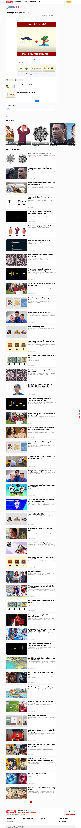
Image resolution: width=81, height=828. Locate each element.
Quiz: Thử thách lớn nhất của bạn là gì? (40, 143)
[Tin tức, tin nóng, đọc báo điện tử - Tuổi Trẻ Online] (19, 812)
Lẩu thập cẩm (18, 145)
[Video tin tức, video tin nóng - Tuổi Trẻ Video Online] (28, 812)
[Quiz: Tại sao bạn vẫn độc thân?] (16, 778)
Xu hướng (19, 1)
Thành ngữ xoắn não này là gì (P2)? (48, 74)
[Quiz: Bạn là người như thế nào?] (16, 721)
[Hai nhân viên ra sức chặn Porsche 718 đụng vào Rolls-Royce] (16, 663)
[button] (39, 2)
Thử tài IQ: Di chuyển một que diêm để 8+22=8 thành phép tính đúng (39, 212)
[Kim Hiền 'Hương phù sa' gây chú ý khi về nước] (16, 533)
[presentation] (5, 134)
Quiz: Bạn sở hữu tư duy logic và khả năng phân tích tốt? (40, 255)
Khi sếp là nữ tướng (34, 572)
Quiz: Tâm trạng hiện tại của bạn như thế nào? (22, 143)
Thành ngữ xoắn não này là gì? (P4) (23, 74)
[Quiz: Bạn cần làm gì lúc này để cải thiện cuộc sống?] (16, 360)
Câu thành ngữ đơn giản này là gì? (24, 84)
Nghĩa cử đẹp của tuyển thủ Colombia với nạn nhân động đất (41, 745)
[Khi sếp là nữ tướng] (16, 577)
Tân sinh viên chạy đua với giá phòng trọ (40, 543)
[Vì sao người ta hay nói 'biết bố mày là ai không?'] (58, 134)
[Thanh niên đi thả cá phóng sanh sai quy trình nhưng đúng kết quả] (16, 461)
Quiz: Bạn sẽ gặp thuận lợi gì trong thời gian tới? (41, 299)
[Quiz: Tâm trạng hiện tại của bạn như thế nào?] (22, 134)
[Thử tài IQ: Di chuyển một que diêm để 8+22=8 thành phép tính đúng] (16, 216)
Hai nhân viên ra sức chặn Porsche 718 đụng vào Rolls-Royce (41, 659)
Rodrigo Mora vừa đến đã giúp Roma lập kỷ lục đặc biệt (41, 731)
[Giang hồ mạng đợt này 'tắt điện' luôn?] (16, 317)
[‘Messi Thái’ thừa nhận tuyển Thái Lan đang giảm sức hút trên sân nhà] (16, 505)
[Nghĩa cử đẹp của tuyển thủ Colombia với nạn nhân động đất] (16, 749)
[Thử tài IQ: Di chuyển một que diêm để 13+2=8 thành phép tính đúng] (16, 274)
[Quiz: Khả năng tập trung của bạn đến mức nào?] (16, 677)
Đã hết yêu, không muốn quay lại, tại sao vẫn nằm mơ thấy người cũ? (41, 183)
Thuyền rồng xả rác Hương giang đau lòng (40, 687)
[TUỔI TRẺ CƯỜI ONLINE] (11, 812)
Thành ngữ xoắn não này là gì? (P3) (35, 74)
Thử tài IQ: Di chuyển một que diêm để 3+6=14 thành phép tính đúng (39, 644)
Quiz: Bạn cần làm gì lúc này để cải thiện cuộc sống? (42, 356)
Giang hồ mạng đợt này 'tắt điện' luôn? (39, 312)
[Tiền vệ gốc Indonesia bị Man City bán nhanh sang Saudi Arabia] (16, 620)
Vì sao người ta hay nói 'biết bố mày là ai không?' (57, 143)
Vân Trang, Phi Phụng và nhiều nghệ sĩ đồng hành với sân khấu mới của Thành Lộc (41, 428)
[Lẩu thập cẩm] (40, 7)
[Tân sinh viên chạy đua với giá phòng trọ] (16, 548)
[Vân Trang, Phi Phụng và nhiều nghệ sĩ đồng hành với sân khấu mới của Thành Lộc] (16, 432)
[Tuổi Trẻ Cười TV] (72, 811)
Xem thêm (7, 116)
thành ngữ (31, 63)
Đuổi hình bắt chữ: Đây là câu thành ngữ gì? (25, 92)
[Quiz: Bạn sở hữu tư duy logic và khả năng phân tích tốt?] (16, 260)
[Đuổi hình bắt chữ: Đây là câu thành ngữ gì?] (10, 94)
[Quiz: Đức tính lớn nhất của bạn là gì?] (16, 245)
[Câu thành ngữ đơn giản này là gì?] (10, 86)
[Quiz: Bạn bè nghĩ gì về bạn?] (16, 332)
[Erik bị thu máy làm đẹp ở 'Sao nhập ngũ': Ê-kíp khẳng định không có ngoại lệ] (16, 389)
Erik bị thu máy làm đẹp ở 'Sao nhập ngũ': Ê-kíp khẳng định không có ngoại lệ (41, 385)
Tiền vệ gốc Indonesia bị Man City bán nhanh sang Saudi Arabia (41, 616)
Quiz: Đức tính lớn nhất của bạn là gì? (39, 240)
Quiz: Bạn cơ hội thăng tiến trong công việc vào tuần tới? (41, 342)
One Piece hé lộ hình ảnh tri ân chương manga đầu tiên (42, 788)
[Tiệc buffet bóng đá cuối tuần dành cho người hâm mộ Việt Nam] (16, 490)
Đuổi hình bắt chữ (20, 79)
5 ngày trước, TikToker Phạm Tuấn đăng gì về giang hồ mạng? (41, 284)
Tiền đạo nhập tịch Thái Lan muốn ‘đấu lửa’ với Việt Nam (41, 587)
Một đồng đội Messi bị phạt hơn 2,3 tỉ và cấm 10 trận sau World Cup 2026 (41, 630)
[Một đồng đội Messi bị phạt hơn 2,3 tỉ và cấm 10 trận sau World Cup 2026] (16, 634)
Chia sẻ (37, 101)
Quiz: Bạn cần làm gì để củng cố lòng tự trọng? (40, 198)
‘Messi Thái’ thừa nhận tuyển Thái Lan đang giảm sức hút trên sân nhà (41, 500)
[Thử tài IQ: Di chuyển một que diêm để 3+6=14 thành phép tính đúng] (16, 649)
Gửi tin (69, 1)
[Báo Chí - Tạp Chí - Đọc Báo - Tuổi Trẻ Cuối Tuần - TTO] (23, 812)
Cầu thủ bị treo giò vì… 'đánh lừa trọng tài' (40, 701)
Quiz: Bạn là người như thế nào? (37, 716)
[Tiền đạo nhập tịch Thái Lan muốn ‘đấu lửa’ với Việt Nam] (16, 591)
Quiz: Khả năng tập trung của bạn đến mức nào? (40, 673)
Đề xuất (34, 1)
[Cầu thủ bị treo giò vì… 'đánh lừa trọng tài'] (16, 706)
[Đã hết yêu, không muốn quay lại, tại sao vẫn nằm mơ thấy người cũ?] (16, 188)
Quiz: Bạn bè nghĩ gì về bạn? (36, 327)
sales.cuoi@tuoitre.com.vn (11, 821)
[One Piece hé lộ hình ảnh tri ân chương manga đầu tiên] (16, 793)
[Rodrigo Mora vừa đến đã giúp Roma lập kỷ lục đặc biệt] (16, 735)
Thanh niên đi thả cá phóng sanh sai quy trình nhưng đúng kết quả (41, 457)
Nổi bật (26, 1)
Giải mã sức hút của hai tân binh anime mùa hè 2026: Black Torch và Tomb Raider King (41, 760)
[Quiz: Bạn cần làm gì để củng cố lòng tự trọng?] (16, 202)
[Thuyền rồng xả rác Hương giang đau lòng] (16, 692)
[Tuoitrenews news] (33, 812)
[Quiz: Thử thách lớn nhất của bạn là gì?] (40, 134)
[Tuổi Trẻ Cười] (74, 811)
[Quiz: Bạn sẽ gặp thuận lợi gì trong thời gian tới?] (16, 303)
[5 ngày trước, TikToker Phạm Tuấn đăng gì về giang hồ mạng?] (16, 288)
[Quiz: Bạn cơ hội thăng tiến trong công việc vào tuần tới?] (16, 346)
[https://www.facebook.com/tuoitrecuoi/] (69, 811)
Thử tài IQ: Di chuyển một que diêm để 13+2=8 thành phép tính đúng (39, 270)
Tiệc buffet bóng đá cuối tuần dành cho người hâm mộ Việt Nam (41, 486)
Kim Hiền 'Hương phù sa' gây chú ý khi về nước (40, 529)
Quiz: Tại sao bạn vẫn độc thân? (37, 773)
